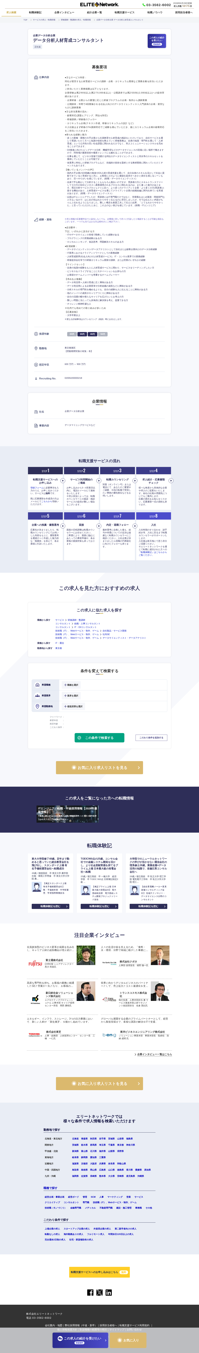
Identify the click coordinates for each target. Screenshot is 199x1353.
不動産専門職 (106, 1208)
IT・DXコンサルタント (85, 627)
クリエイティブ (52, 1202)
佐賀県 (84, 1176)
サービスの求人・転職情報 (44, 20)
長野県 (120, 1151)
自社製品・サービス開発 (115, 630)
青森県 (84, 1138)
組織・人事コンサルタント (87, 623)
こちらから (46, 501)
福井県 (102, 1151)
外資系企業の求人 (102, 1228)
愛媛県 (138, 1170)
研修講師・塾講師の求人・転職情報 (76, 20)
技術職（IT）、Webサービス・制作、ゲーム (77, 630)
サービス (59, 620)
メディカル (90, 1208)
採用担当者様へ (184, 12)
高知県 (147, 1170)
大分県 (111, 1176)
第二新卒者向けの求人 (126, 1228)
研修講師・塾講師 (76, 620)
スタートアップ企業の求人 (77, 1228)
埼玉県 (102, 1145)
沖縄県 (140, 1176)
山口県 (111, 1170)
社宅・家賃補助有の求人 (81, 1239)
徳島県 (120, 1170)
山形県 (120, 1138)
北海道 (75, 1138)
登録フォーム (37, 487)
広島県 (102, 1170)
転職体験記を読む (50, 906)
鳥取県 (75, 1170)
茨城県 (75, 1145)
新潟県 (75, 1151)
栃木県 (84, 1145)
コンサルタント (63, 623)
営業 (128, 1197)
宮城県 (111, 1138)
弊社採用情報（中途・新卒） (81, 1325)
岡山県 (93, 1170)
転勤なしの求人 (52, 1234)
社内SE (106, 634)
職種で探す (51, 1188)
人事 (101, 1197)
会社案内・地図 (53, 1325)
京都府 (84, 1163)
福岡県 (75, 1176)
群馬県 (93, 1145)
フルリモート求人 (95, 1234)
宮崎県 (120, 1176)
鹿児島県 (130, 1176)
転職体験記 (35, 12)
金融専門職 (75, 1208)
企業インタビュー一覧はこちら (154, 1054)
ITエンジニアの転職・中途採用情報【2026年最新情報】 (67, 813)
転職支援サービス (125, 12)
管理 (85, 1197)
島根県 (84, 1170)
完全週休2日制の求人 (55, 1239)
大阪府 (93, 1163)
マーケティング (115, 1197)
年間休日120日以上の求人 (121, 1234)
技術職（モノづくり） (56, 1208)
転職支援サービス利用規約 (134, 1325)
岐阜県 (75, 1157)
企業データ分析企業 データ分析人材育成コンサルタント (119, 20)
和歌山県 (121, 1163)
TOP (25, 20)
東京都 (58, 648)
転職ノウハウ (155, 12)
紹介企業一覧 (94, 12)
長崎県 (93, 1176)
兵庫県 (102, 1163)
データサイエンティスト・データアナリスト (124, 638)
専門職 (86, 1202)
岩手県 (102, 1138)
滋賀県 (75, 1163)
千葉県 (111, 1145)
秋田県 (93, 1138)
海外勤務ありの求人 (73, 1234)
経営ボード (73, 1197)
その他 (149, 1208)
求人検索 (11, 12)
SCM (93, 1197)
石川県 (93, 1151)
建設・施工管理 (124, 1208)
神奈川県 (130, 1145)
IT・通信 (59, 643)
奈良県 (111, 1163)
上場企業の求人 (52, 1228)
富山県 (84, 1151)
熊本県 (102, 1176)
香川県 (129, 1170)
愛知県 (93, 1157)
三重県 (102, 1157)
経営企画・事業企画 (54, 1197)
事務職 (138, 1208)
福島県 (129, 1138)
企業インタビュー (64, 12)
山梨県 (111, 1151)
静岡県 (84, 1157)
